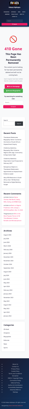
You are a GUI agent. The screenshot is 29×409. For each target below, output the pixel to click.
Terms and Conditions (15, 373)
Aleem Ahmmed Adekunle (16, 405)
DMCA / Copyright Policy (15, 378)
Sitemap (15, 392)
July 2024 (6, 275)
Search (15, 24)
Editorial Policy (15, 383)
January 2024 (7, 294)
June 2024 (7, 279)
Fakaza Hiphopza (14, 7)
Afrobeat (6, 329)
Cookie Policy (15, 371)
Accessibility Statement (15, 387)
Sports (23, 11)
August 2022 (7, 305)
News (19, 11)
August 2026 (7, 235)
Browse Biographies (13, 91)
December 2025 (8, 257)
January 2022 (7, 316)
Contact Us (14, 16)
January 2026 (7, 253)
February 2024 (8, 290)
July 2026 (6, 238)
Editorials (13, 11)
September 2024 (9, 268)
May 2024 (6, 283)
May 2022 (6, 308)
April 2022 (7, 312)
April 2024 (7, 286)
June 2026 (7, 242)
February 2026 (8, 249)
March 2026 (7, 246)
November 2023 (8, 297)
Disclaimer (15, 376)
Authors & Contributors (15, 385)
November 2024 (8, 261)
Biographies (6, 11)
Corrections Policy (15, 380)
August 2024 (7, 272)
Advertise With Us (15, 390)
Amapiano (7, 14)
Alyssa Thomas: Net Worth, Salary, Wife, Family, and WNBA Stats (12, 199)
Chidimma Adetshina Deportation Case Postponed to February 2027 (13, 161)
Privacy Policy (14, 14)
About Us (22, 14)
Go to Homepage (14, 86)
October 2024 (8, 264)
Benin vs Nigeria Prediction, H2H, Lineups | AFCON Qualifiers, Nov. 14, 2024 (13, 207)
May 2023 (6, 301)
